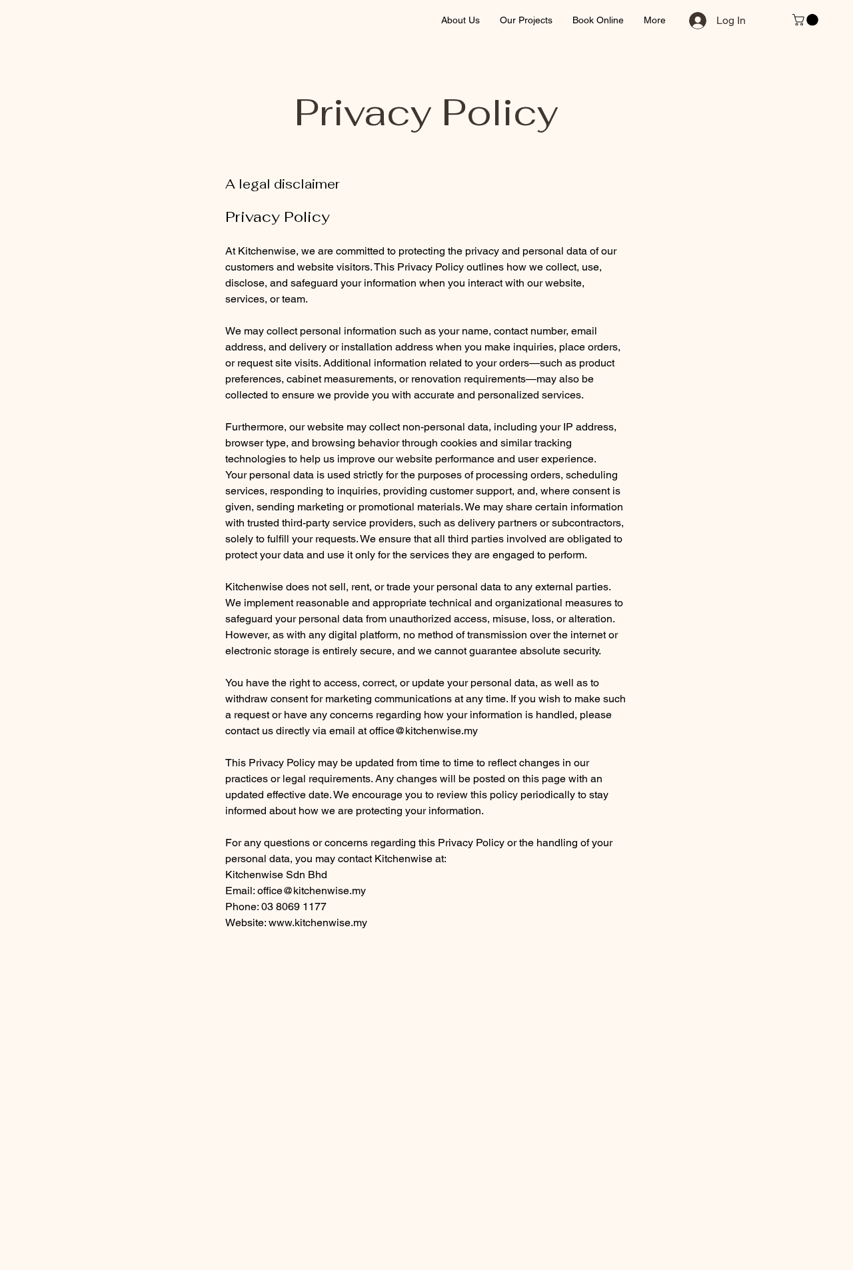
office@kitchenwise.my (423, 730)
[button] (806, 20)
